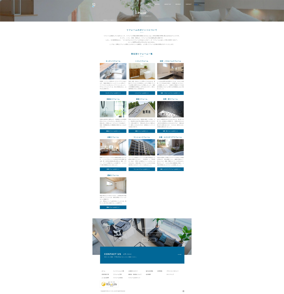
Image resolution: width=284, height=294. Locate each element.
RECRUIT (178, 4)
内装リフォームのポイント (113, 169)
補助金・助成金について (135, 274)
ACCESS (148, 239)
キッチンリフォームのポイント (113, 93)
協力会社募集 (149, 271)
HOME (148, 4)
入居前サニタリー (133, 271)
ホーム (103, 271)
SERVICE (157, 4)
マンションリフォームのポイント (142, 169)
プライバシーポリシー (173, 271)
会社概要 (148, 274)
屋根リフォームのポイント (141, 131)
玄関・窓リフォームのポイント (170, 131)
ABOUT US (167, 4)
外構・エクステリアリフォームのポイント (170, 169)
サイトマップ (170, 274)
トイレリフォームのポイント (142, 93)
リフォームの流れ (118, 277)
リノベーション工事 (118, 271)
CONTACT (189, 4)
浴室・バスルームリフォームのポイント (170, 93)
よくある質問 (105, 277)
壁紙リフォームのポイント (113, 207)
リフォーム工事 (117, 274)
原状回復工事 (105, 274)
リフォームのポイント (134, 277)
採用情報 (159, 271)
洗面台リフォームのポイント (113, 131)
